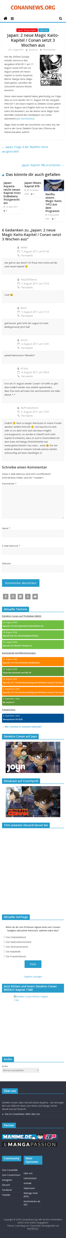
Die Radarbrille (13, 951)
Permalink (27, 255)
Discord (6, 1184)
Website (6, 563)
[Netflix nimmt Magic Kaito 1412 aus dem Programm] (54, 181)
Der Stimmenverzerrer (17, 946)
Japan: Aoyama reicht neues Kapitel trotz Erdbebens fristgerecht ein (12, 193)
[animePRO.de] (51, 1135)
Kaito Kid (44, 30)
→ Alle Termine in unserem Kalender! (22, 726)
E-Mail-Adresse (11, 545)
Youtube (6, 1194)
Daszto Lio (33, 49)
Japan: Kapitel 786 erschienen (43, 165)
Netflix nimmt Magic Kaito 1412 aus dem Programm (53, 202)
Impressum (29, 1188)
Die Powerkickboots (16, 956)
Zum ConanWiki (10, 1170)
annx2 (24, 340)
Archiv (5, 1066)
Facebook (7, 1189)
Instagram (7, 1179)
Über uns (28, 1173)
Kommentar (9, 483)
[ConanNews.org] (5, 18)
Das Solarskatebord (16, 937)
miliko (24, 247)
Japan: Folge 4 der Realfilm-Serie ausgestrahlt (25, 149)
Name (6, 528)
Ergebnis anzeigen (33, 976)
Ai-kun (24, 368)
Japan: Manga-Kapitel (27, 30)
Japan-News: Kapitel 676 (32, 184)
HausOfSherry (29, 279)
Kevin (24, 308)
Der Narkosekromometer (18, 941)
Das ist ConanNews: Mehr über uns (22, 1114)
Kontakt (27, 1183)
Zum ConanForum (11, 1174)
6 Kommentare (49, 49)
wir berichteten (25, 118)
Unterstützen (30, 1178)
